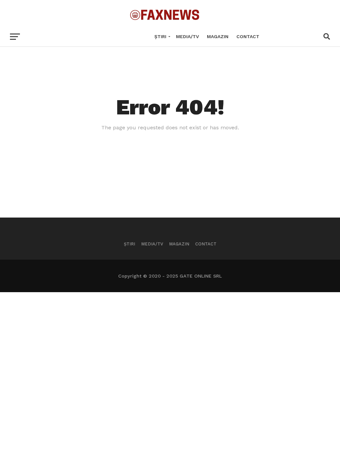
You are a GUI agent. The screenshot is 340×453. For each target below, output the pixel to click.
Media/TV (187, 36)
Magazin (217, 36)
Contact (247, 36)
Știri (160, 36)
